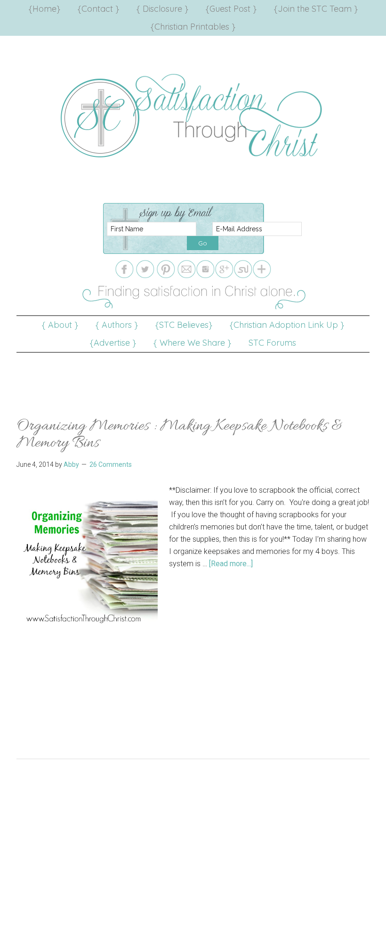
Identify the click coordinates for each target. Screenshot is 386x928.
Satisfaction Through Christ (193, 116)
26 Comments (110, 464)
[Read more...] (231, 563)
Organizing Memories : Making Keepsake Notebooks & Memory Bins (179, 434)
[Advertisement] (193, 374)
